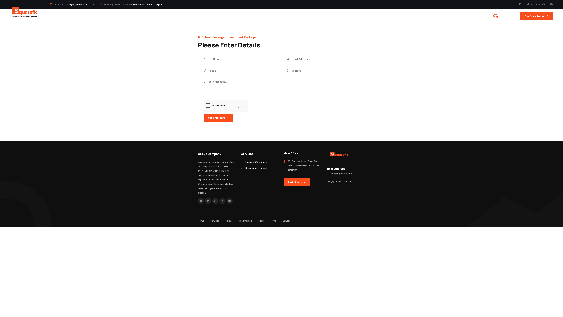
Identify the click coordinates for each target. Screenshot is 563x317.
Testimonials (245, 220)
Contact (124, 16)
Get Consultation (535, 16)
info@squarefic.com (77, 4)
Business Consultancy (257, 161)
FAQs (109, 16)
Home (61, 16)
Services (77, 16)
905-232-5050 (507, 16)
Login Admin (295, 182)
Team (261, 220)
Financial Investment (256, 168)
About (93, 16)
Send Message (216, 117)
